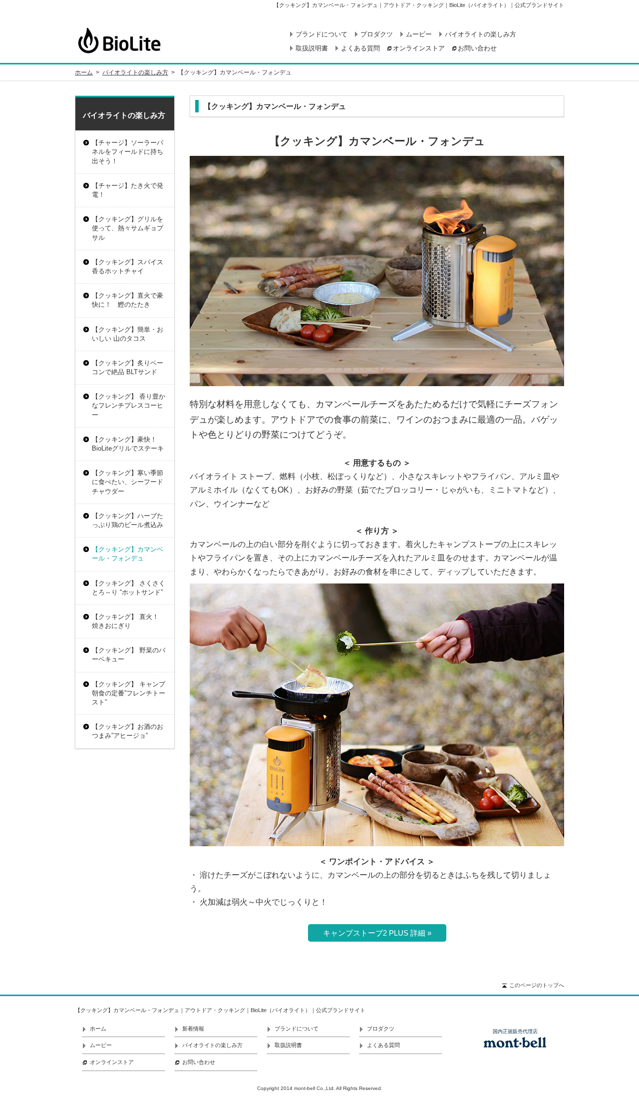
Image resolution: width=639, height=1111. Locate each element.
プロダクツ (376, 34)
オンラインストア (419, 48)
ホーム (84, 72)
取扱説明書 (312, 48)
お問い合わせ (477, 48)
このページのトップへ (536, 985)
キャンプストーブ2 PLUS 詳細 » (377, 933)
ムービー (419, 34)
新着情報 (193, 1029)
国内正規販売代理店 (515, 1031)
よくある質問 (360, 48)
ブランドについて (321, 34)
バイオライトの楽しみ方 (480, 34)
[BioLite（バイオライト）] (162, 40)
